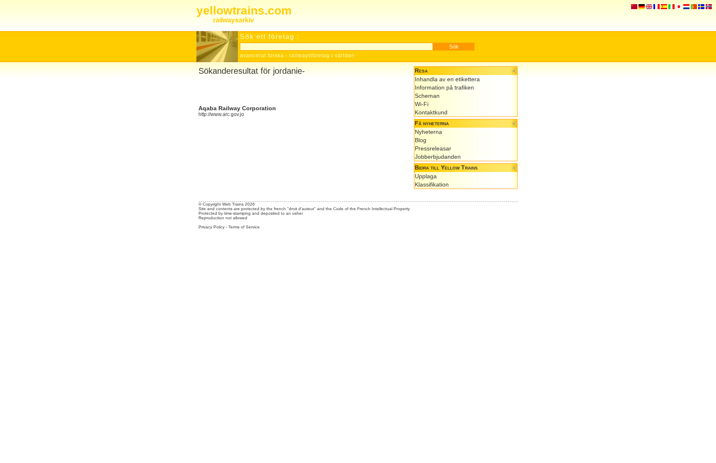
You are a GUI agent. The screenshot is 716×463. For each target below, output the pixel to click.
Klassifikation (432, 184)
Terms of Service (244, 227)
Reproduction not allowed (222, 218)
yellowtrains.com (244, 10)
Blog (420, 140)
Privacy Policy (211, 227)
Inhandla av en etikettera (447, 79)
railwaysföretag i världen (322, 55)
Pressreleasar (433, 148)
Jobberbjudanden (438, 156)
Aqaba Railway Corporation (237, 108)
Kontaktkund (431, 112)
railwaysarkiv (233, 20)
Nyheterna (428, 131)
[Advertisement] (295, 90)
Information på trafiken (444, 87)
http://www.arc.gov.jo (221, 114)
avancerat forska (262, 55)
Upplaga (426, 176)
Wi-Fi (421, 104)
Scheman (427, 95)
